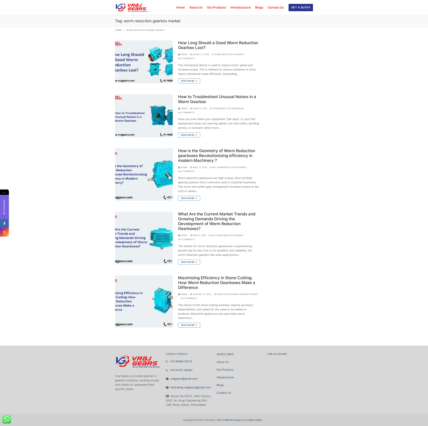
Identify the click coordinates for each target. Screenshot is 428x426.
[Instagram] (4, 232)
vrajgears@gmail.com (183, 378)
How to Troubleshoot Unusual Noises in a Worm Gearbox (217, 99)
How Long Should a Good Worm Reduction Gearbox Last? (218, 45)
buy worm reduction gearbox (229, 167)
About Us (223, 362)
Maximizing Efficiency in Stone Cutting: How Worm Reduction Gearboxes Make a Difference (216, 282)
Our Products (225, 369)
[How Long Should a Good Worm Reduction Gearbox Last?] (144, 62)
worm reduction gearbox (229, 54)
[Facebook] (4, 223)
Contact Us (224, 392)
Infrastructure (225, 377)
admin (184, 54)
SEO (219, 419)
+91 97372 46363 (181, 370)
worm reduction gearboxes (228, 108)
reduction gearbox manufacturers (237, 294)
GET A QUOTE (300, 7)
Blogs (220, 385)
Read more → (189, 81)
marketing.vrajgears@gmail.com (190, 387)
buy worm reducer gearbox (227, 235)
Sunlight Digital (253, 419)
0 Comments (187, 58)
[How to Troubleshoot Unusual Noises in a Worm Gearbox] (144, 115)
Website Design (232, 419)
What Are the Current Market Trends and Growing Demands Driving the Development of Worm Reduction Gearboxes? (216, 221)
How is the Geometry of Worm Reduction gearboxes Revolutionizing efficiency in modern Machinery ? (216, 155)
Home (119, 30)
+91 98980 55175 (181, 361)
